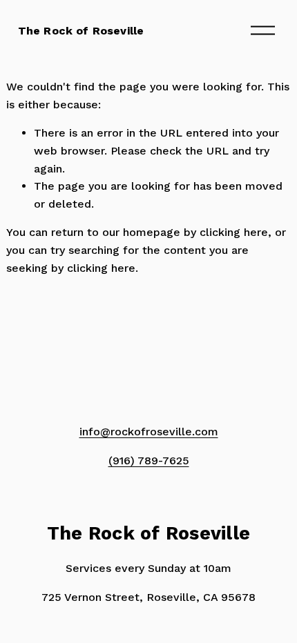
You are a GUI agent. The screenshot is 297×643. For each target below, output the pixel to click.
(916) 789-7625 (148, 460)
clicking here (234, 232)
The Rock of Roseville (81, 30)
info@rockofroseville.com (148, 431)
